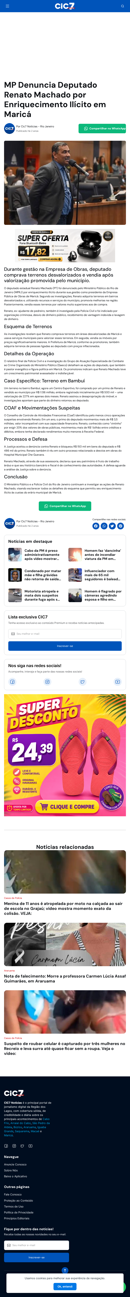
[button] (123, 6)
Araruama (30, 1127)
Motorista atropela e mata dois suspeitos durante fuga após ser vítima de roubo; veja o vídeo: (43, 599)
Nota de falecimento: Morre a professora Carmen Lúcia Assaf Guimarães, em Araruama (65, 978)
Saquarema (22, 1131)
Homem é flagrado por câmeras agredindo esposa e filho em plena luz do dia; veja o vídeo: (103, 599)
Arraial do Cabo (20, 1123)
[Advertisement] (65, 37)
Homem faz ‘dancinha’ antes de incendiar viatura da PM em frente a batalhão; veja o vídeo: (103, 558)
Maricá (8, 1135)
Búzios (18, 1127)
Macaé (35, 1131)
